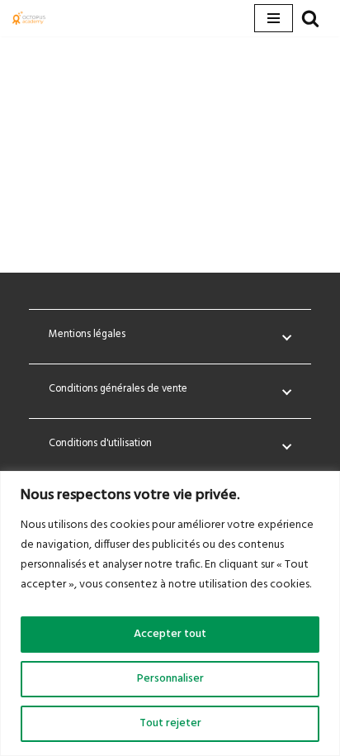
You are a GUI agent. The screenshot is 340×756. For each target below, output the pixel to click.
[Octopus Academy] (28, 18)
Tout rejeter (170, 723)
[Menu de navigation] (273, 18)
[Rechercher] (310, 18)
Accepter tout (170, 634)
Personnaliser (170, 678)
